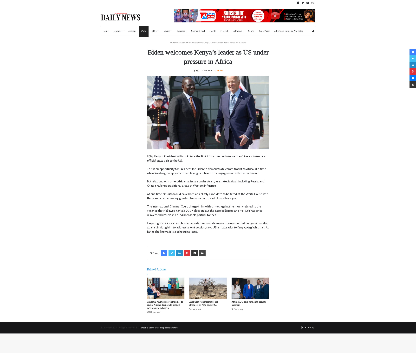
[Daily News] (120, 17)
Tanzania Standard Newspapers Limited (158, 327)
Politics (154, 31)
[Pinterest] (187, 253)
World (143, 31)
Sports (251, 31)
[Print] (202, 253)
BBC (197, 70)
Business (181, 31)
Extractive (237, 31)
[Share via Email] (194, 253)
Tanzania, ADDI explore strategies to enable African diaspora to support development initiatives (165, 305)
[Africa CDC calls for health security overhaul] (250, 288)
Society (167, 31)
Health (213, 31)
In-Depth (224, 31)
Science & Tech (198, 31)
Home (106, 31)
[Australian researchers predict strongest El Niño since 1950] (208, 288)
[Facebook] (164, 253)
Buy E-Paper (264, 31)
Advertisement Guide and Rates (288, 31)
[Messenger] (413, 78)
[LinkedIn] (179, 253)
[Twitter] (172, 253)
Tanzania (117, 31)
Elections (132, 31)
